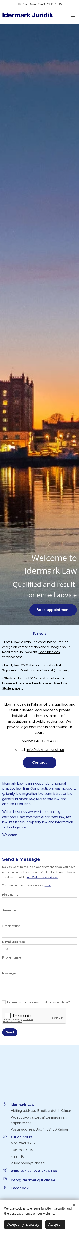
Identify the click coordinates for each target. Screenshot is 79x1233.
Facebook (20, 1188)
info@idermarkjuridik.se (45, 750)
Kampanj (62, 670)
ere (48, 885)
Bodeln (44, 652)
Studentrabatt (12, 688)
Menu (72, 16)
